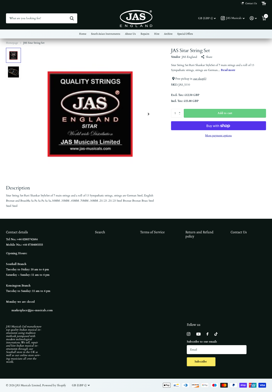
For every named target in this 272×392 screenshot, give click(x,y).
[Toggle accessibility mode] (264, 3)
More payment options (218, 135)
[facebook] (207, 334)
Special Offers (185, 34)
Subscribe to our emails (202, 342)
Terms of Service (152, 232)
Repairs (145, 34)
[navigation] (13, 55)
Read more (228, 70)
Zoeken (71, 18)
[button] (148, 114)
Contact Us (239, 232)
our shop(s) (199, 79)
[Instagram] (188, 334)
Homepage (12, 43)
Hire (156, 34)
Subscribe (201, 361)
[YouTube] (198, 334)
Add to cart (225, 113)
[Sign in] (253, 18)
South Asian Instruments (105, 34)
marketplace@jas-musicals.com (32, 310)
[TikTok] (216, 334)
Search (100, 232)
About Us (130, 34)
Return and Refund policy (199, 234)
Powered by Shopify (54, 385)
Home (82, 34)
